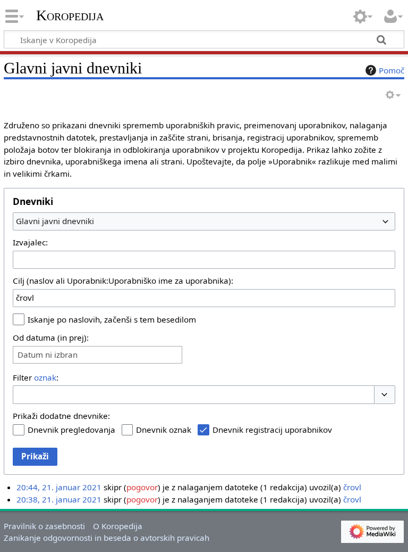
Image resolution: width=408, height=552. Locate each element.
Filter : (35, 377)
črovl (352, 487)
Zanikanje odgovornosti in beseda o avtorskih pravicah (106, 537)
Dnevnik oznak (163, 429)
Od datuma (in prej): (51, 337)
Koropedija (70, 15)
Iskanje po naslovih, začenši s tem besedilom (112, 319)
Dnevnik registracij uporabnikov (272, 429)
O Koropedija (117, 526)
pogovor (142, 487)
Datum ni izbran (48, 355)
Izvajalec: (30, 242)
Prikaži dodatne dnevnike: (61, 415)
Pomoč (391, 70)
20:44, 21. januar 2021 (58, 487)
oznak (45, 377)
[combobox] (204, 221)
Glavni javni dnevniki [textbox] (55, 221)
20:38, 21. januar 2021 (58, 499)
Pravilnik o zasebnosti (44, 526)
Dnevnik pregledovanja (71, 429)
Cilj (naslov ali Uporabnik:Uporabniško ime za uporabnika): (123, 280)
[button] (384, 394)
